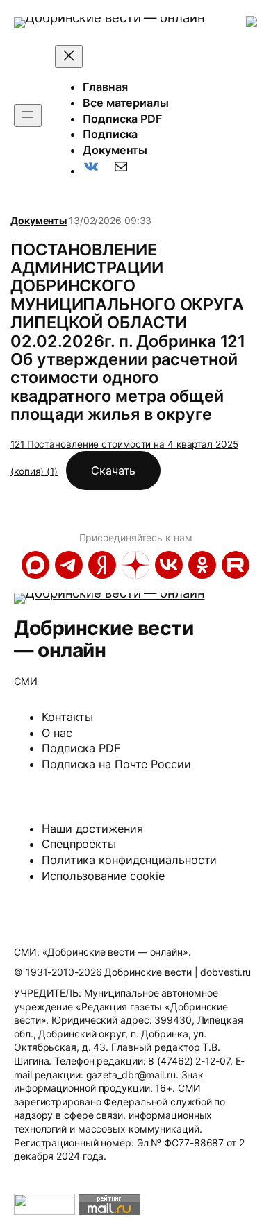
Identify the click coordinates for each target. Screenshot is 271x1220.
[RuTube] (235, 565)
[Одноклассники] (202, 565)
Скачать (113, 470)
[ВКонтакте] (169, 565)
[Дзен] (135, 565)
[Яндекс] (102, 565)
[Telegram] (69, 565)
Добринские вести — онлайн (103, 639)
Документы (38, 220)
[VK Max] (35, 565)
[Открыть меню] (28, 115)
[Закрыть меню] (69, 56)
